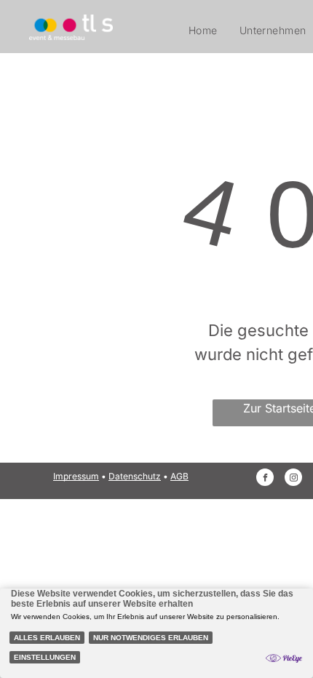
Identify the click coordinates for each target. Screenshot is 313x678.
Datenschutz (134, 476)
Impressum (76, 476)
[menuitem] (203, 30)
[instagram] (293, 479)
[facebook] (265, 479)
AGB (179, 476)
